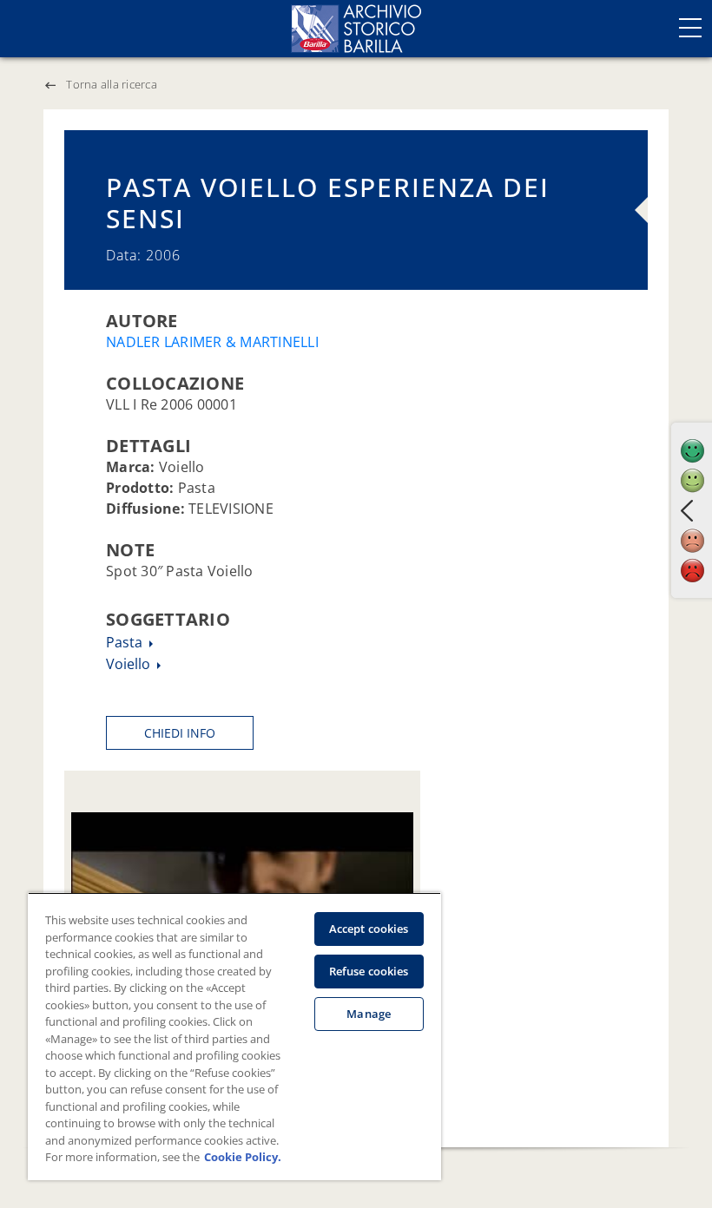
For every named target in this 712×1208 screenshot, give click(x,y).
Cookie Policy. (242, 1157)
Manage (368, 1013)
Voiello (130, 663)
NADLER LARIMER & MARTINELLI (212, 341)
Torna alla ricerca (111, 84)
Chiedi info (179, 733)
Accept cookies (369, 928)
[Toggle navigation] (690, 28)
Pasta (126, 642)
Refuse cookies (369, 971)
